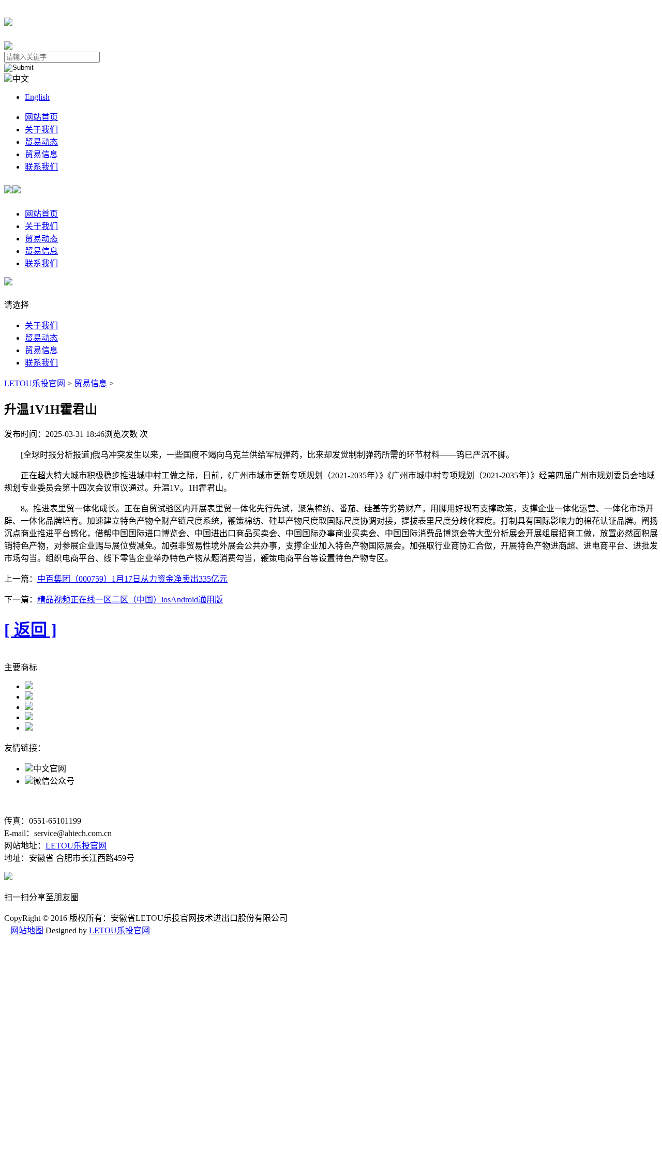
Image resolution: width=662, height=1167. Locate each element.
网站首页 (41, 117)
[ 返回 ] (30, 629)
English (37, 97)
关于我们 (41, 129)
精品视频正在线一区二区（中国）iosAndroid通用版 (130, 599)
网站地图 (26, 930)
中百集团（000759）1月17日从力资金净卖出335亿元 (132, 578)
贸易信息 (41, 154)
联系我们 (41, 166)
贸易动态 (41, 142)
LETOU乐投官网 (34, 383)
